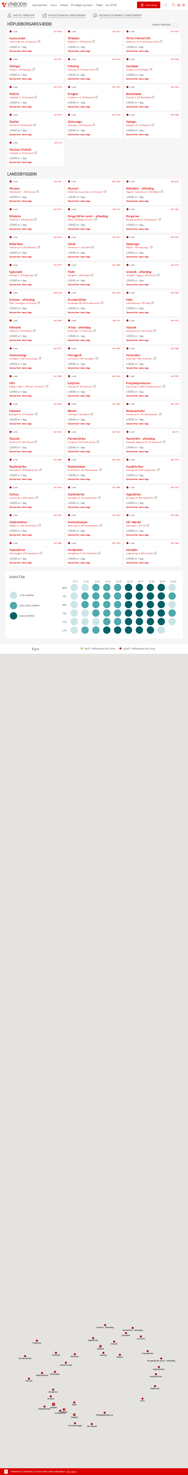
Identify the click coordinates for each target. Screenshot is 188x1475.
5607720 (58, 143)
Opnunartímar (40, 5)
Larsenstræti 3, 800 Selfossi (22, 498)
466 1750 (116, 320)
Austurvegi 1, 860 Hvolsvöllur (139, 358)
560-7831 (58, 59)
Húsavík (131, 327)
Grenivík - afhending (138, 272)
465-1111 (175, 432)
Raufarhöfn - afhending (140, 438)
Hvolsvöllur (133, 355)
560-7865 (58, 320)
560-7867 (58, 515)
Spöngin (131, 121)
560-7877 (58, 265)
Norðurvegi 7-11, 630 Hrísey (80, 331)
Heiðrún (14, 94)
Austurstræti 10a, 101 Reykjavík (23, 41)
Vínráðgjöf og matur (82, 5)
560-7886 (175, 293)
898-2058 (58, 293)
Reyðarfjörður (18, 466)
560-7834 (116, 59)
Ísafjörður (74, 383)
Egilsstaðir (16, 272)
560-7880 (58, 459)
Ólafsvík (14, 438)
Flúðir (71, 272)
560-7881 (116, 487)
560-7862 (175, 209)
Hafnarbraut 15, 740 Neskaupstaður (142, 414)
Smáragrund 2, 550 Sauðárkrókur (141, 470)
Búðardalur (16, 244)
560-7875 (175, 487)
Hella (129, 299)
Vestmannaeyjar (78, 522)
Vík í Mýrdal (133, 522)
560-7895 (58, 404)
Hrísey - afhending (79, 327)
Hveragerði (75, 355)
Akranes (14, 188)
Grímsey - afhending (22, 299)
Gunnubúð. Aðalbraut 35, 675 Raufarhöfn (144, 442)
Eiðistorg (73, 66)
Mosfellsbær (134, 94)
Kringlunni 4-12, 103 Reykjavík (81, 97)
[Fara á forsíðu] (14, 4)
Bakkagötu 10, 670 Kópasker (21, 414)
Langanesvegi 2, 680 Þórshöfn (139, 553)
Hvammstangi (17, 355)
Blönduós (15, 216)
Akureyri (73, 188)
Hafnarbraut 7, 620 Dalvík (79, 247)
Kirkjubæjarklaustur (138, 383)
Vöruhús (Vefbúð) (20, 149)
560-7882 (58, 543)
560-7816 (175, 87)
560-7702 (58, 87)
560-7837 (175, 31)
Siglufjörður (133, 494)
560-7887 (116, 348)
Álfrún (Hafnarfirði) (138, 38)
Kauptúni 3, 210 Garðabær (137, 69)
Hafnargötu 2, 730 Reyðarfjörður (23, 470)
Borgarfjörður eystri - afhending (88, 216)
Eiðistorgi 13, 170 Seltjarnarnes (81, 69)
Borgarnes (132, 216)
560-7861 (58, 181)
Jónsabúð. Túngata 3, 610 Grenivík (141, 275)
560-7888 (175, 348)
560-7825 (116, 115)
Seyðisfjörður (76, 494)
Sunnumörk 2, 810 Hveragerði (81, 358)
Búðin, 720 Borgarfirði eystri (80, 219)
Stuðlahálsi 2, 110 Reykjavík (21, 97)
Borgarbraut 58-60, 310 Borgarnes (141, 219)
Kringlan (73, 94)
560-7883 (175, 543)
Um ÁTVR (111, 5)
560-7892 (175, 515)
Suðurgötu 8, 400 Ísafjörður (80, 386)
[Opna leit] (173, 5)
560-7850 (116, 181)
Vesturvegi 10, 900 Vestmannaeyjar (83, 525)
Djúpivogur (133, 244)
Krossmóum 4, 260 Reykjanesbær (83, 470)
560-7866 (58, 432)
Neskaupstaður (135, 411)
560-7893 (116, 543)
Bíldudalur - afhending (140, 188)
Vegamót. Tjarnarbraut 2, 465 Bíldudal (143, 192)
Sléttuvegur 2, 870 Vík (136, 525)
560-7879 (175, 404)
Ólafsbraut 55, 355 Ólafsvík (21, 442)
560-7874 (175, 459)
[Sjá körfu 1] (178, 5)
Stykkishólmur (18, 522)
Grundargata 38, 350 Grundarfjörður (84, 303)
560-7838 (175, 59)
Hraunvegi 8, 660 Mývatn (79, 414)
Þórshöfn (131, 550)
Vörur (54, 5)
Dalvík (71, 244)
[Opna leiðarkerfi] (183, 5)
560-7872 (175, 320)
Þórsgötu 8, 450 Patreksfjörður (82, 442)
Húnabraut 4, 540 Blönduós (21, 219)
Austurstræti (17, 38)
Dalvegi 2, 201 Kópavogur (20, 69)
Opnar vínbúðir (161, 24)
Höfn (12, 383)
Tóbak (99, 5)
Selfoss (14, 494)
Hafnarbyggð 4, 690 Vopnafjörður (24, 553)
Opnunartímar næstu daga (20, 51)
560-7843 (116, 459)
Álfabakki (73, 38)
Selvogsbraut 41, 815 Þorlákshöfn (82, 553)
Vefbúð (64, 5)
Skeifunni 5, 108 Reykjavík (21, 125)
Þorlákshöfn (75, 550)
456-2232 (175, 181)
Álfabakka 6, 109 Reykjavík (79, 41)
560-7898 (175, 115)
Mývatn (72, 411)
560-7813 (116, 31)
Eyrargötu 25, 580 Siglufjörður (139, 498)
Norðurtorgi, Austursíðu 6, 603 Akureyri (85, 192)
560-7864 (116, 293)
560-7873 (58, 348)
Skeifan (14, 121)
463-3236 (175, 265)
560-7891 (116, 515)
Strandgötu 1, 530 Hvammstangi (23, 358)
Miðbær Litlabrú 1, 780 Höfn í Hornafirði (27, 386)
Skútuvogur (75, 121)
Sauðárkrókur (135, 466)
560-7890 (175, 376)
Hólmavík (15, 327)
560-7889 (58, 376)
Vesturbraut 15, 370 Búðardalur (23, 247)
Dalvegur (15, 66)
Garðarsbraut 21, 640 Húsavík (139, 331)
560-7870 (58, 209)
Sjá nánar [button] (71, 1471)
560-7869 (116, 432)
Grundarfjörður (77, 299)
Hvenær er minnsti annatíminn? (120, 15)
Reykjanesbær (76, 466)
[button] (53, 1404)
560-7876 (175, 237)
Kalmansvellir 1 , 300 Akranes (22, 192)
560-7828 (58, 31)
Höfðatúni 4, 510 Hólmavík (20, 331)
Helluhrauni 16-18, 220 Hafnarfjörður (142, 41)
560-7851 (116, 404)
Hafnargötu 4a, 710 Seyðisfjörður (82, 498)
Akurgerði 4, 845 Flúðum (79, 275)
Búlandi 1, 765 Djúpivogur (137, 247)
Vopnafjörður (17, 550)
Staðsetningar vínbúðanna (67, 15)
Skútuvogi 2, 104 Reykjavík (79, 125)
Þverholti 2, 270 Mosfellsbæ (138, 97)
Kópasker (15, 411)
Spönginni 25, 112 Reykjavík (138, 125)
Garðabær (132, 66)
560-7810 (116, 87)
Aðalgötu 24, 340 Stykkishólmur (23, 525)
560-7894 (116, 376)
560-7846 (58, 487)
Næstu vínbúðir (24, 15)
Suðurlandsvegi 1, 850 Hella (138, 303)
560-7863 (58, 237)
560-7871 (116, 237)
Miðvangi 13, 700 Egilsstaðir (21, 275)
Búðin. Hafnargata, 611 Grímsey (23, 303)
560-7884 (116, 265)
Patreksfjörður (77, 438)
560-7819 (58, 115)
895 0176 (116, 209)
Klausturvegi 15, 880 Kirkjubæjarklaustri (144, 386)
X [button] (6, 1471)
